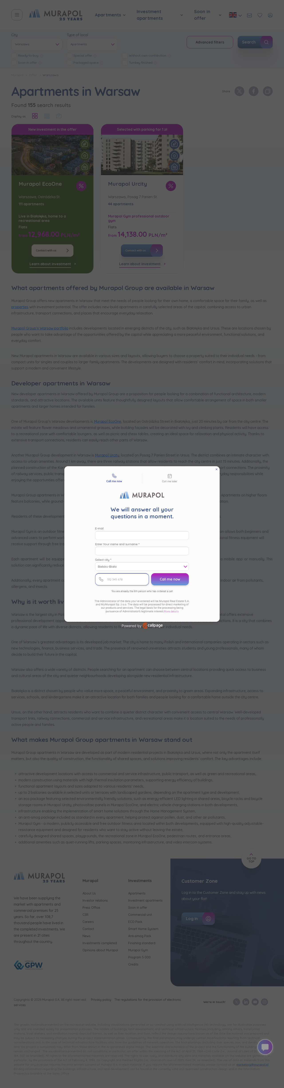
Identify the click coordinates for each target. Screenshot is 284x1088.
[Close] (217, 469)
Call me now (170, 579)
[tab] (114, 478)
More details (171, 611)
